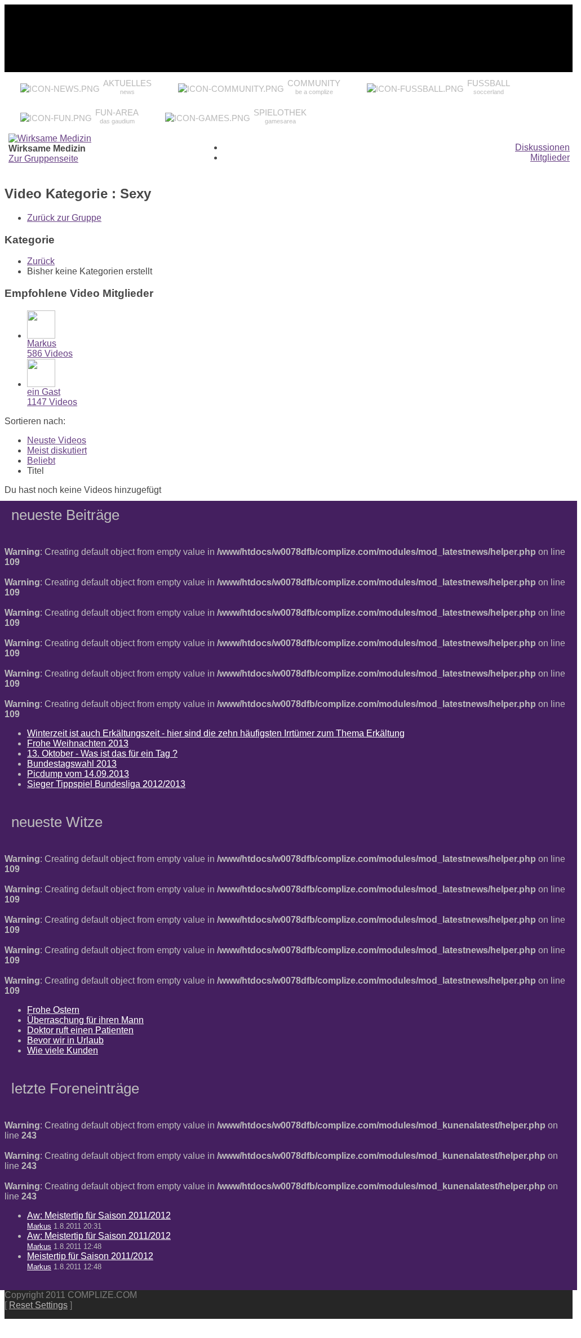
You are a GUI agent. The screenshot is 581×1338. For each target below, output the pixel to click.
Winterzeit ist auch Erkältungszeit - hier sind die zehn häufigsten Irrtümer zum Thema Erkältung (216, 733)
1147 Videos (52, 402)
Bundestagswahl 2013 (72, 763)
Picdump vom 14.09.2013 (78, 774)
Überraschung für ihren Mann (85, 1020)
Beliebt (41, 460)
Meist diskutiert (57, 450)
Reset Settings (38, 1305)
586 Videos (50, 353)
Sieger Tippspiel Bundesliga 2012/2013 (106, 784)
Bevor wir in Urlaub (65, 1040)
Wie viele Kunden (62, 1050)
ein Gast (43, 392)
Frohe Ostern (53, 1010)
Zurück (41, 261)
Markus (41, 343)
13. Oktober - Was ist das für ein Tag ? (102, 753)
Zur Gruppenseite (43, 158)
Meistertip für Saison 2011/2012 (90, 1256)
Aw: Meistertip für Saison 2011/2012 (99, 1215)
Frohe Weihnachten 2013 (77, 743)
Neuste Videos (56, 440)
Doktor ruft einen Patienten (80, 1030)
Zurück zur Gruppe (64, 218)
